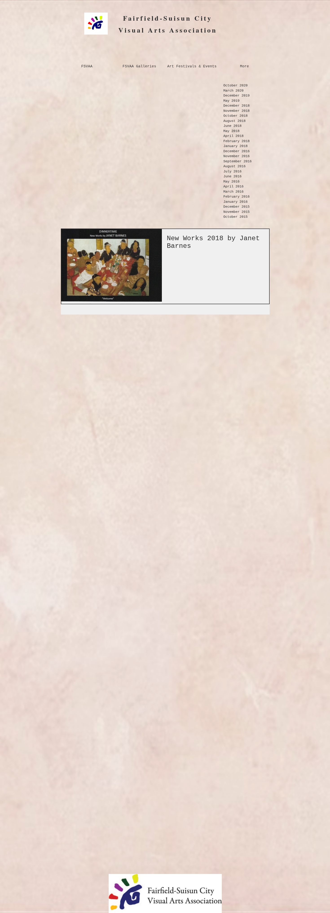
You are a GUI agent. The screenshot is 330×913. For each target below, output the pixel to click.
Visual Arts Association (167, 30)
